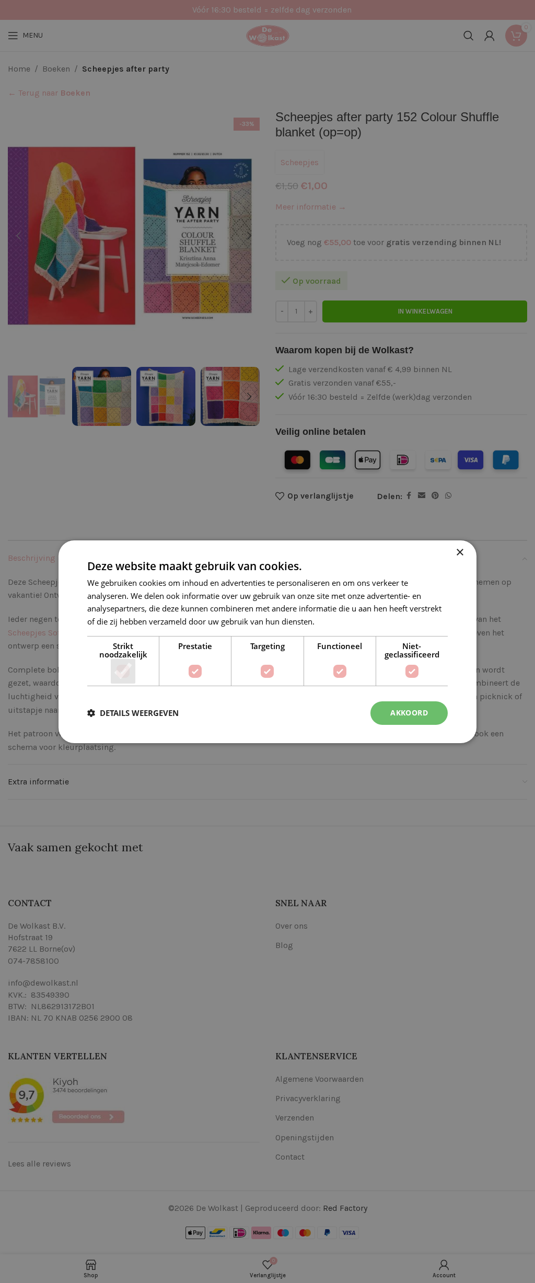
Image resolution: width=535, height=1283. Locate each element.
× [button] (459, 552)
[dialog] (267, 641)
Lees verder (337, 621)
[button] (133, 713)
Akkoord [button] (409, 713)
